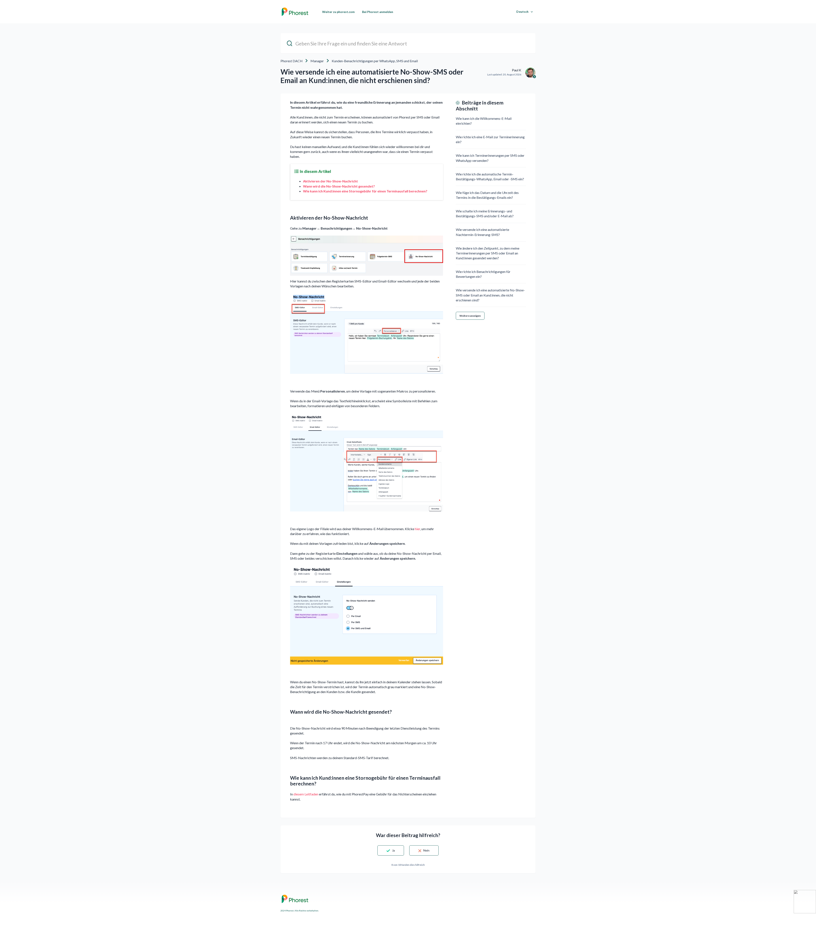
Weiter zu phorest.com (338, 12)
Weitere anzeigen (470, 315)
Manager (317, 61)
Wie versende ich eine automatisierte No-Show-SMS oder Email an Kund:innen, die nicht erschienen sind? (490, 295)
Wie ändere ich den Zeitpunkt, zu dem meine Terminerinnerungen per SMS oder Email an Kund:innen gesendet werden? (487, 253)
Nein (426, 850)
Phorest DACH (291, 61)
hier (417, 529)
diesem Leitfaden (305, 794)
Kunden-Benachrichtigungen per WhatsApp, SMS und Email (375, 61)
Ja (393, 850)
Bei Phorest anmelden (377, 12)
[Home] (294, 11)
